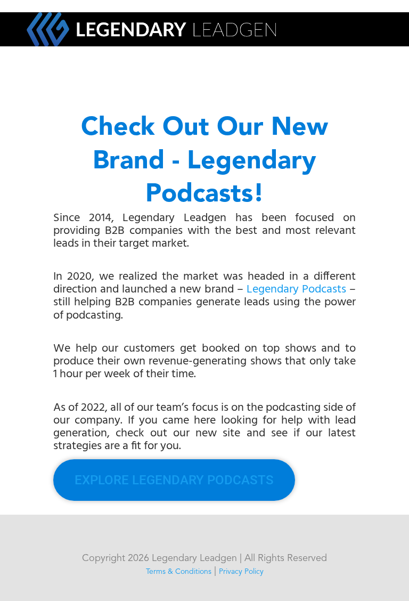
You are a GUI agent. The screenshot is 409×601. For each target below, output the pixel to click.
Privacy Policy (241, 571)
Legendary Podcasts (296, 289)
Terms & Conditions (178, 571)
